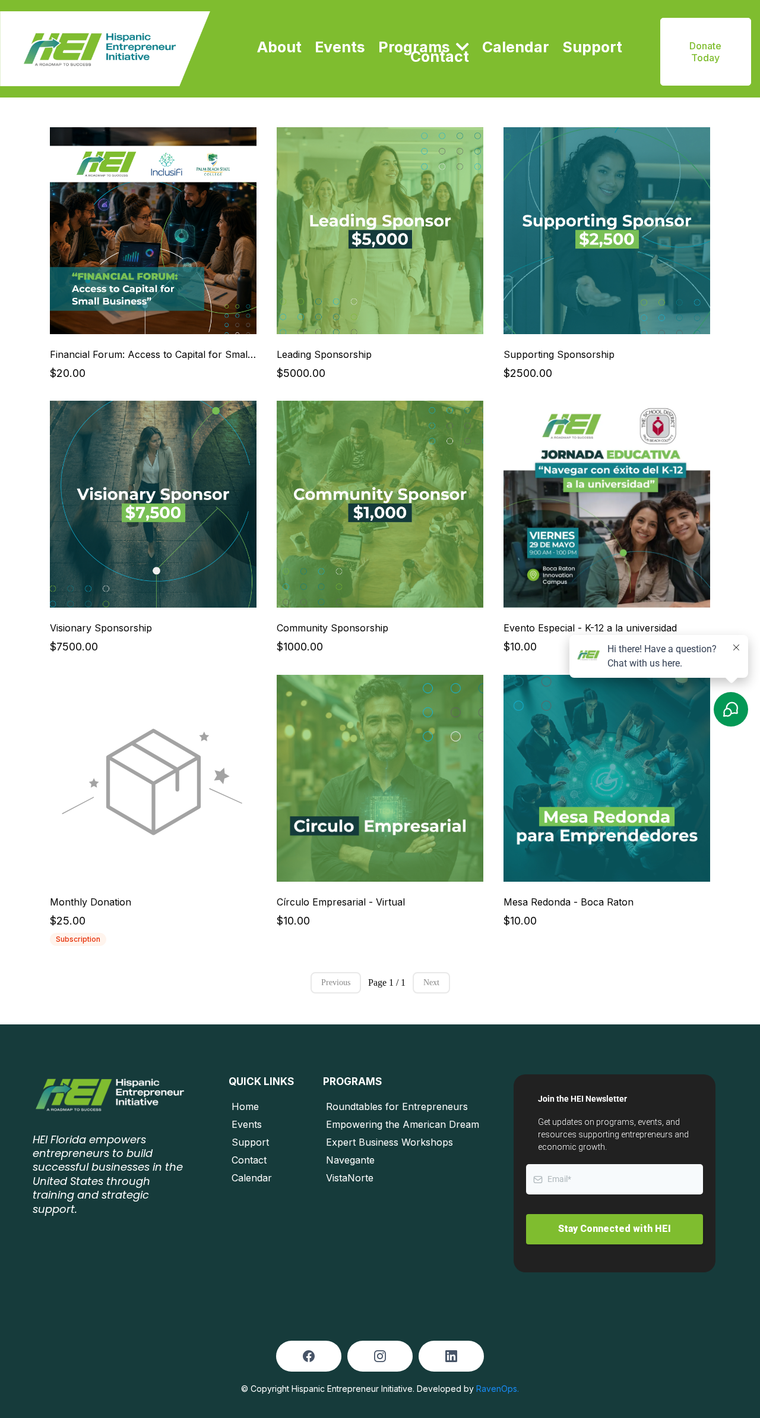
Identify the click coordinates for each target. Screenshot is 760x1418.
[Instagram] (380, 1356)
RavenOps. (497, 1389)
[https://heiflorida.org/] (105, 48)
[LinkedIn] (451, 1356)
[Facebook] (308, 1356)
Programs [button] (416, 47)
